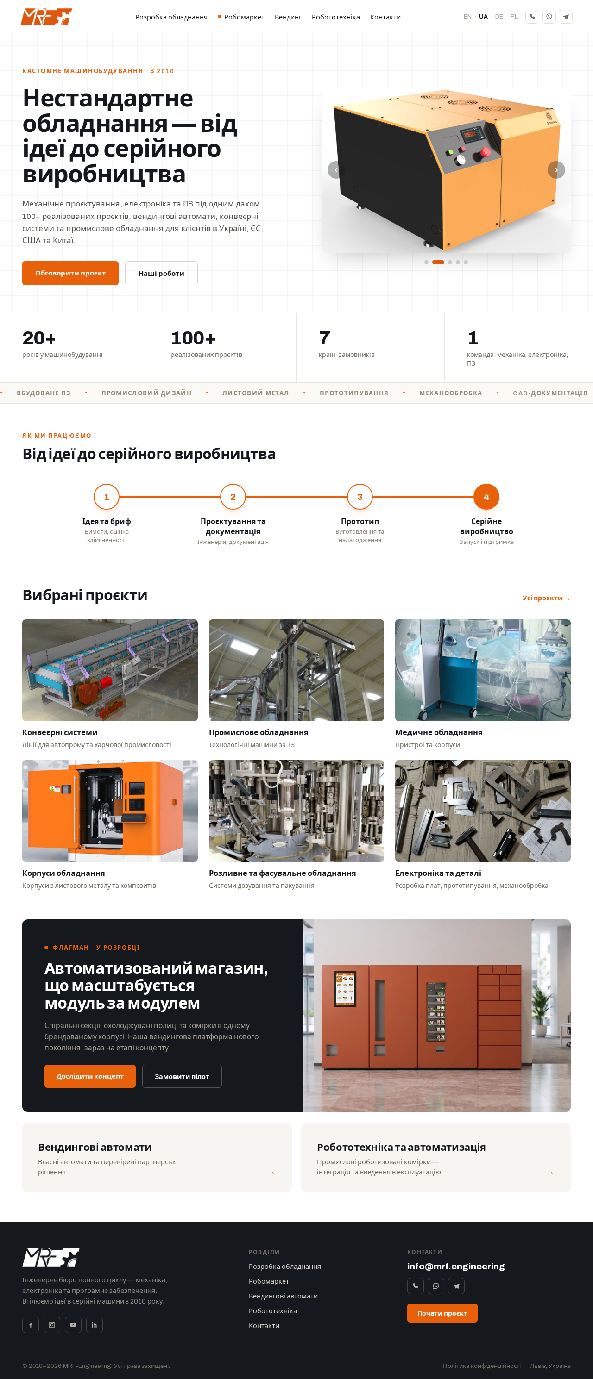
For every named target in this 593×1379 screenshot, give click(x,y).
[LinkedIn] (94, 1325)
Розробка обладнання (171, 17)
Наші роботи (161, 273)
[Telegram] (566, 17)
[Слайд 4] (458, 262)
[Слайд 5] (466, 262)
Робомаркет (244, 17)
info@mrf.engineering (456, 1266)
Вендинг (288, 17)
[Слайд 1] (426, 262)
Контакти (385, 17)
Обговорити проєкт (70, 273)
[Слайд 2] (434, 262)
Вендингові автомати (283, 1296)
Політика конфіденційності (482, 1366)
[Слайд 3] (446, 262)
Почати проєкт (442, 1313)
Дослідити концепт (90, 1076)
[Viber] (532, 17)
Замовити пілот (182, 1076)
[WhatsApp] (549, 17)
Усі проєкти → (547, 598)
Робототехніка (336, 17)
